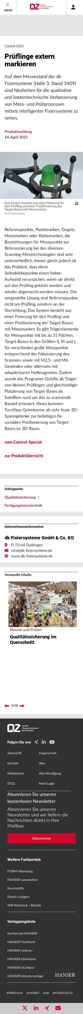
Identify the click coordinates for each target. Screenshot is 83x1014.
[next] (22, 705)
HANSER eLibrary (20, 950)
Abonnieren (41, 838)
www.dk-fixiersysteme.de (31, 556)
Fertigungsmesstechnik (23, 505)
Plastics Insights (18, 897)
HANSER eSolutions (21, 959)
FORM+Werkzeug (20, 871)
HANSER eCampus (20, 967)
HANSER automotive (22, 880)
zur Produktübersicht (24, 456)
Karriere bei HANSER (22, 933)
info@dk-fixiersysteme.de (31, 550)
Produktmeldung (18, 132)
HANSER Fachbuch (21, 942)
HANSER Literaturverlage (25, 976)
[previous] (7, 705)
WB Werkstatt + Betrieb (24, 905)
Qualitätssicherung (20, 497)
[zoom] (76, 204)
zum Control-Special (23, 442)
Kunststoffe (15, 888)
